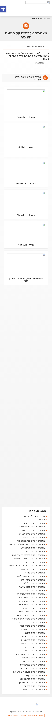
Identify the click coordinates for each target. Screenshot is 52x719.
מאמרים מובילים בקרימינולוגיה (32, 679)
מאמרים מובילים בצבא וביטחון (32, 668)
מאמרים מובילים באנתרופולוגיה (32, 526)
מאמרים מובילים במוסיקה (34, 608)
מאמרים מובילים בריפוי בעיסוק (32, 682)
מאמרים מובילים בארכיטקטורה (32, 534)
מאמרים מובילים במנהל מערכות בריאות (28, 619)
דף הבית (47, 19)
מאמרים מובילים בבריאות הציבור (31, 541)
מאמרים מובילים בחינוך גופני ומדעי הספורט (27, 565)
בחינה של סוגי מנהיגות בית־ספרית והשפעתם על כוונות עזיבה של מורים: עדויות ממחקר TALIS (26, 56)
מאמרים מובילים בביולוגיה (34, 537)
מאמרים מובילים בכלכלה (34, 583)
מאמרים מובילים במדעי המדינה (32, 601)
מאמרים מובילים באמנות (34, 523)
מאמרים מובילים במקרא (35, 633)
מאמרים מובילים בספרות (34, 650)
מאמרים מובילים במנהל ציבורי (32, 626)
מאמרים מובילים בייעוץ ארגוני (32, 580)
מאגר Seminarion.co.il (26, 183)
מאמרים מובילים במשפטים (33, 636)
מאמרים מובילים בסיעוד (35, 647)
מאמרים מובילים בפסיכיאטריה (32, 665)
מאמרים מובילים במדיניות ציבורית (31, 594)
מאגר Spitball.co (26, 147)
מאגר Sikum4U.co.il (26, 215)
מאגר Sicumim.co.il (26, 117)
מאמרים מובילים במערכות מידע (31, 629)
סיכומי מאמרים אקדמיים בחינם (31, 715)
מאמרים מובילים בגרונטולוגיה (32, 548)
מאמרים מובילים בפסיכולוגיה (33, 661)
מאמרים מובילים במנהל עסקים (32, 622)
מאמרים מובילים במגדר (35, 590)
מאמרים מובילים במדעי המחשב (31, 604)
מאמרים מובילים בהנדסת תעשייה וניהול (28, 555)
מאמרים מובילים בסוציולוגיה (33, 643)
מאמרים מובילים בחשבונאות (33, 569)
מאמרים (41, 519)
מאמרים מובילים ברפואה (34, 686)
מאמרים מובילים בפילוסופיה (33, 657)
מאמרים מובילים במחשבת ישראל (31, 615)
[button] (3, 9)
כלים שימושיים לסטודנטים (34, 516)
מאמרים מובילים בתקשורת (33, 689)
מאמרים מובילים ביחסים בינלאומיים (30, 576)
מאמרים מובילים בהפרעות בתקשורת (29, 558)
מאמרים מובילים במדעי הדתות (32, 597)
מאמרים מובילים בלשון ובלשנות (32, 587)
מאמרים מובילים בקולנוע (34, 675)
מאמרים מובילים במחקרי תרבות (31, 611)
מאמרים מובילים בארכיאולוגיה (32, 530)
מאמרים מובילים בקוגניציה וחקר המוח (29, 672)
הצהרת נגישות (12, 715)
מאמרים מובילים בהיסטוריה (33, 551)
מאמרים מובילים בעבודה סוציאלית (30, 654)
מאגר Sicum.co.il (26, 245)
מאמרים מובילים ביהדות (35, 573)
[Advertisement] (26, 396)
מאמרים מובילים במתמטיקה (33, 640)
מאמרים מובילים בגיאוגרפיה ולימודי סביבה (27, 544)
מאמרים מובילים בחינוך (35, 47)
